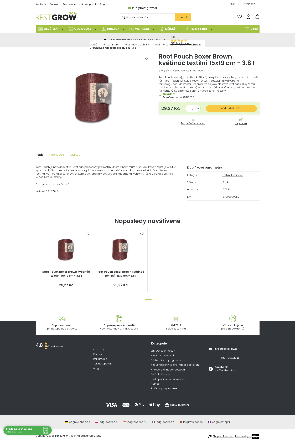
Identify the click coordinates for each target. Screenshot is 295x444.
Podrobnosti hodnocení (190, 70)
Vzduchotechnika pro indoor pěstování (175, 365)
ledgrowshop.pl (108, 422)
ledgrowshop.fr (221, 422)
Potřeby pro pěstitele (164, 388)
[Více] (251, 29)
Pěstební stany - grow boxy (168, 360)
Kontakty (41, 4)
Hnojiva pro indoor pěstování (169, 369)
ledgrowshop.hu (137, 422)
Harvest (155, 383)
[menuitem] (51, 29)
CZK (233, 4)
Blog (102, 4)
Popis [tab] (39, 155)
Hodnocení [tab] (56, 155)
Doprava (54, 4)
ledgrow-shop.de (79, 422)
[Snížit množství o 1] (187, 108)
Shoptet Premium (223, 436)
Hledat (183, 17)
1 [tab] (148, 299)
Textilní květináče (232, 175)
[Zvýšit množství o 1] (198, 108)
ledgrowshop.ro (193, 422)
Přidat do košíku (231, 108)
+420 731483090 (229, 358)
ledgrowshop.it (165, 422)
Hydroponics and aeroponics (169, 379)
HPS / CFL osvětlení (162, 355)
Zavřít (239, 127)
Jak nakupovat (87, 4)
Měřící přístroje (160, 374)
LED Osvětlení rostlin (163, 350)
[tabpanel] (66, 260)
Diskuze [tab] (75, 155)
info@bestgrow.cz (144, 8)
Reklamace (69, 4)
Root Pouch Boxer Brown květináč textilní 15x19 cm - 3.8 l (66, 274)
